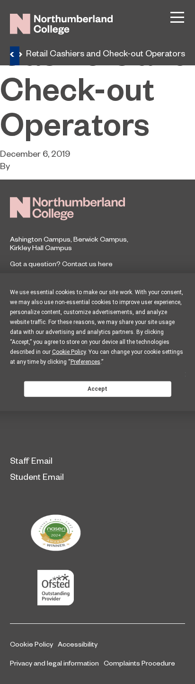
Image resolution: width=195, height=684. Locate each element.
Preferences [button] (85, 362)
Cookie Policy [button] (69, 352)
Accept (97, 388)
